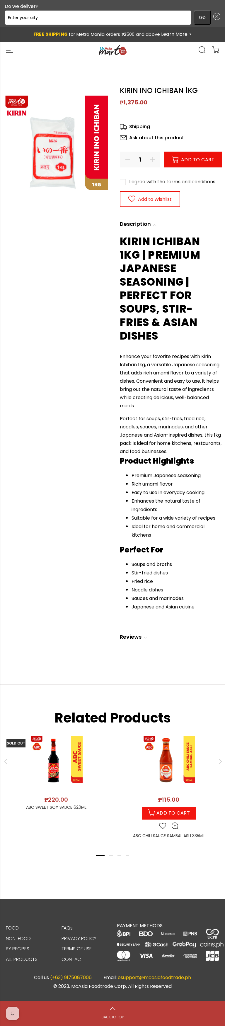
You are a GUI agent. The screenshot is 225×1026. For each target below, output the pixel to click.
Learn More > (176, 34)
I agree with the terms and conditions (172, 181)
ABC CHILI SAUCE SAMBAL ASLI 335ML (168, 836)
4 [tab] (127, 855)
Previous (5, 761)
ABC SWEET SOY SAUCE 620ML (56, 807)
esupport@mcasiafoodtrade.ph (154, 978)
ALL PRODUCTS (22, 959)
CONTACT (72, 959)
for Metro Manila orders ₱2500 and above (112, 34)
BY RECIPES (17, 948)
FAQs (67, 928)
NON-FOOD (18, 938)
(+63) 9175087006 (71, 978)
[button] (215, 18)
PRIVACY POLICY (79, 938)
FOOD (12, 928)
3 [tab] (119, 855)
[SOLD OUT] (56, 762)
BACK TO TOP (112, 1017)
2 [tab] (111, 855)
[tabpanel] (56, 770)
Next (219, 761)
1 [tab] (100, 855)
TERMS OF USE (77, 948)
